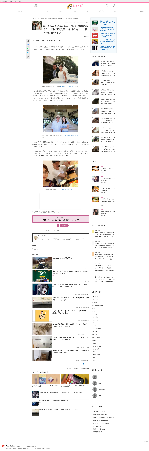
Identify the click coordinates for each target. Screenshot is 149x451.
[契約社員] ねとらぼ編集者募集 (100, 420)
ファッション (96, 323)
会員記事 (142, 11)
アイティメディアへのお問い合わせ (101, 423)
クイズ (47, 11)
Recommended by (79, 363)
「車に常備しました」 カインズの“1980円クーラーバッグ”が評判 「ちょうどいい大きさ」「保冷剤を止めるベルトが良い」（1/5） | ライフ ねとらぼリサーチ (105, 270)
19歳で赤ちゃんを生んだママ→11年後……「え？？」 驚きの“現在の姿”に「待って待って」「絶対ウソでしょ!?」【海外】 (108, 75)
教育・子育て (96, 354)
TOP (7, 11)
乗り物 (95, 331)
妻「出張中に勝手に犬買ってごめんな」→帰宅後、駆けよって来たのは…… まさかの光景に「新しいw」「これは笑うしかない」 (108, 85)
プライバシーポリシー (29, 448)
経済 (94, 357)
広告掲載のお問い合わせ (98, 429)
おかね (95, 302)
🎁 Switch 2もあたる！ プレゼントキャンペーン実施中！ (11, 1)
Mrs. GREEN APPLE (103, 377)
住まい (88, 11)
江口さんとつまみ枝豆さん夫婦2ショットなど (61, 220)
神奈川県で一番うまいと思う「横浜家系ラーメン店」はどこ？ (108, 201)
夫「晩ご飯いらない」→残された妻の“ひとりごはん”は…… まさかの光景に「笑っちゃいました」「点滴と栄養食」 (108, 94)
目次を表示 (85, 44)
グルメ (60, 11)
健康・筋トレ (96, 337)
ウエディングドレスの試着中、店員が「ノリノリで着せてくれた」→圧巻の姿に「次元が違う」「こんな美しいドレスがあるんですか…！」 (108, 66)
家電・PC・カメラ (97, 346)
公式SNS (10, 448)
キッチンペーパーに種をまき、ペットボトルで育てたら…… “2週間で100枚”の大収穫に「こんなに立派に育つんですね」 (108, 132)
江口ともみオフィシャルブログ (67, 86)
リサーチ (129, 11)
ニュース (20, 11)
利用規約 (146, 441)
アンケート (95, 162)
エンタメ (34, 11)
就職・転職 (96, 349)
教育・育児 (101, 11)
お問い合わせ (20, 448)
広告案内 (15, 448)
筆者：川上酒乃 (42, 235)
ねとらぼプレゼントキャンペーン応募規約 (103, 417)
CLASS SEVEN (101, 389)
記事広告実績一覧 (97, 431)
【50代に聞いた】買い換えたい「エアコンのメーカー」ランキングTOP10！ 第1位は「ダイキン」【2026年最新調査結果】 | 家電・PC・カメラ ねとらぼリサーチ (105, 281)
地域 (74, 11)
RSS (35, 448)
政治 (94, 352)
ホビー (95, 325)
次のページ (64, 225)
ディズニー (96, 317)
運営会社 (39, 448)
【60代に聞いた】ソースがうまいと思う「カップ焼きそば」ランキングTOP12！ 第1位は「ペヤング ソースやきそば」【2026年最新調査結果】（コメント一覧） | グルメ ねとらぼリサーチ (105, 259)
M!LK (99, 383)
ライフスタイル (97, 328)
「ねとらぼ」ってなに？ (98, 411)
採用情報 (44, 448)
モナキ (99, 395)
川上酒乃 (87, 36)
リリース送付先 (96, 426)
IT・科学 (95, 296)
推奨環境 (48, 448)
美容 (94, 360)
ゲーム (95, 314)
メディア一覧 (4, 448)
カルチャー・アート (98, 305)
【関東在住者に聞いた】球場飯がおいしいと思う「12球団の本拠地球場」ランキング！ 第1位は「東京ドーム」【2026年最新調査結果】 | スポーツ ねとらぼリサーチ (104, 236)
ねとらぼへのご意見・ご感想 (99, 414)
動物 (115, 11)
